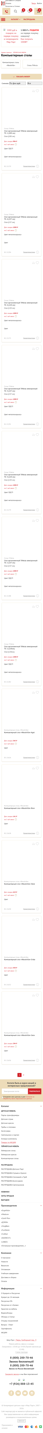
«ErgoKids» (5, 1210)
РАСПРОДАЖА (7, 1165)
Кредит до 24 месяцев (10, 1297)
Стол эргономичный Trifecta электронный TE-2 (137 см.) (20, 561)
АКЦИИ (4, 1332)
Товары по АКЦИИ (8, 1142)
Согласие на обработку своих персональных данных (18, 1098)
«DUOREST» (6, 1238)
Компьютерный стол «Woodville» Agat (19, 732)
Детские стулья (7, 1119)
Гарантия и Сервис (12, 6)
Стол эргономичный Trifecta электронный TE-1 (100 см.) (20, 132)
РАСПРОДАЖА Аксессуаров (12, 1181)
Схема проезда (21, 1352)
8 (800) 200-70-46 (21, 1357)
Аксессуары (5, 1131)
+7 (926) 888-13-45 (21, 1384)
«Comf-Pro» (5, 1218)
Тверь (33, 3)
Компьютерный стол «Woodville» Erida (19, 959)
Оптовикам (5, 1269)
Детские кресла (7, 1123)
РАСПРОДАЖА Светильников (12, 1185)
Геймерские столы (8, 1150)
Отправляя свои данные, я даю (18, 1097)
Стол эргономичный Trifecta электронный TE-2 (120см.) (20, 647)
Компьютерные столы (10, 1158)
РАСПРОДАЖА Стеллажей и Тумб (14, 1177)
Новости (4, 1261)
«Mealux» (5, 1214)
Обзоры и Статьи (8, 1317)
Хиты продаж (7, 1196)
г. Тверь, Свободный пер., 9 (25, 1340)
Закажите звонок (12, 1374)
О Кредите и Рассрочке (10, 1293)
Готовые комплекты (9, 1139)
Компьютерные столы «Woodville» (16, 730)
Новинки (5, 1192)
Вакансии (5, 1265)
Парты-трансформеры (10, 1115)
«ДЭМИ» (4, 1222)
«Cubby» (4, 1234)
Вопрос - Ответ (7, 1325)
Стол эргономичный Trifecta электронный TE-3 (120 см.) (20, 476)
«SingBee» (5, 1226)
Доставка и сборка (8, 1277)
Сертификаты (6, 1328)
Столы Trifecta (9, 129)
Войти (39, 3)
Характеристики (29, 166)
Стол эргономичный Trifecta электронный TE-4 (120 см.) (20, 304)
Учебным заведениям (10, 1273)
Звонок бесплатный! (21, 1361)
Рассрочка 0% (6, 1301)
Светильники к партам (10, 1135)
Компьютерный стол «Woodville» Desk (19, 884)
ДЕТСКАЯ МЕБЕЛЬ (8, 1111)
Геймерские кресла (8, 1154)
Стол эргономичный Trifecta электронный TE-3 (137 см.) (20, 390)
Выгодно (5, 1200)
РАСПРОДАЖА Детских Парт (12, 1169)
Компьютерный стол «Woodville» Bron (19, 808)
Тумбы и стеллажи (8, 1127)
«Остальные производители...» (13, 1246)
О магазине (5, 1258)
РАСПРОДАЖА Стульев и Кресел (13, 1173)
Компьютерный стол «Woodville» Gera (19, 1035)
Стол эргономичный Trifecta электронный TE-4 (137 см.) (20, 218)
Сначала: (5, 83)
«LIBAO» (4, 1242)
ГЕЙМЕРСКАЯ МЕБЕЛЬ (10, 1146)
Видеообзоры (6, 1313)
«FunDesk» (5, 1230)
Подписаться (34, 1091)
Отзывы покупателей (9, 1321)
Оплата (8, 3)
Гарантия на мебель (9, 1309)
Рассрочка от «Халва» (10, 1305)
